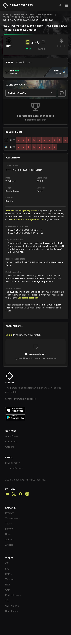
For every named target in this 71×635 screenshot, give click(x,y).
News (8, 534)
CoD (7, 590)
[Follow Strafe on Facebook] (19, 494)
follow (10, 489)
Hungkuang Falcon (28, 210)
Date (7, 178)
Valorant (9, 579)
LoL (7, 568)
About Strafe (12, 436)
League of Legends (23, 14)
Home (6, 14)
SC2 (7, 600)
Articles (9, 545)
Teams (9, 523)
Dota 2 (8, 574)
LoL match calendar (28, 298)
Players (9, 529)
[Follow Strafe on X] (12, 494)
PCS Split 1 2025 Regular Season (21, 17)
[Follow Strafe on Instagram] (25, 494)
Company (11, 431)
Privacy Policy (12, 462)
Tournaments (45, 14)
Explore (10, 507)
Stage (8, 187)
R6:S (7, 584)
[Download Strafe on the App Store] (35, 410)
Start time (42, 178)
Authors (9, 539)
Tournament (11, 165)
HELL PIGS (10, 210)
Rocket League (13, 595)
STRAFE (9, 382)
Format (9, 197)
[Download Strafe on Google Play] (35, 417)
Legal (9, 457)
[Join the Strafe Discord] (7, 494)
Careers (9, 447)
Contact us (11, 441)
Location (41, 187)
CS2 (7, 563)
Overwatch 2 (12, 606)
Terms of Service (14, 468)
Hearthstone (12, 611)
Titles (9, 558)
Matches (9, 513)
